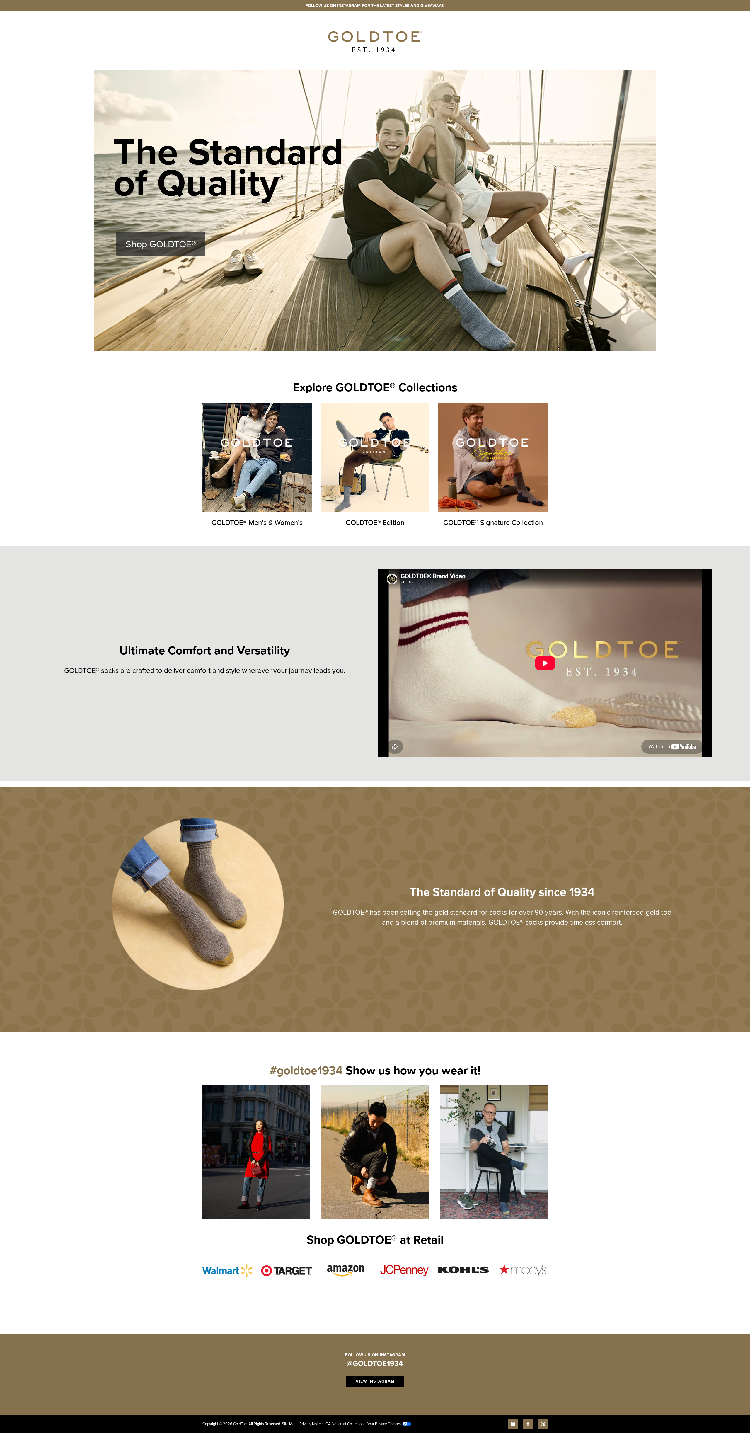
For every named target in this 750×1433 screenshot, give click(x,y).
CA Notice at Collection (344, 1423)
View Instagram (375, 1381)
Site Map (289, 1423)
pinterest (543, 1424)
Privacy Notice (310, 1423)
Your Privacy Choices (383, 1423)
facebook (528, 1424)
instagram (513, 1424)
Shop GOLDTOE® (161, 243)
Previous (190, 1148)
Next (559, 1148)
